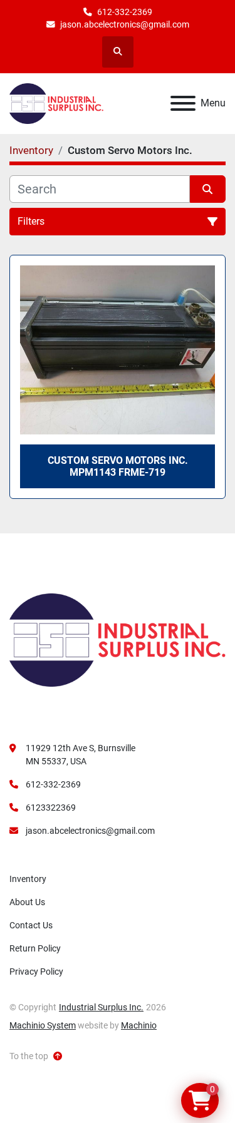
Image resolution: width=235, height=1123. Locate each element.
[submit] (208, 189)
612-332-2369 (124, 12)
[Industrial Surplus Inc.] (117, 639)
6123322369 (51, 808)
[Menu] (183, 103)
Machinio (139, 1025)
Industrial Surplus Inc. (101, 1007)
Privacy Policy (36, 972)
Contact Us (31, 925)
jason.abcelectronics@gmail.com (124, 24)
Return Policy (35, 948)
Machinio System (42, 1025)
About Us (27, 902)
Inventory (27, 879)
